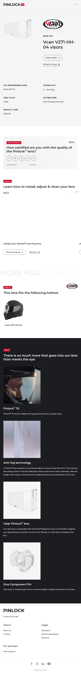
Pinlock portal (9, 652)
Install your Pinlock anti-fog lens (22, 243)
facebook (31, 664)
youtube (49, 664)
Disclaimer (45, 631)
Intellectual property (50, 634)
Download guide (13, 252)
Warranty (45, 638)
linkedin (43, 664)
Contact (6, 634)
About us (7, 631)
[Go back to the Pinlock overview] (76, 4)
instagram (37, 664)
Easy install (51, 58)
